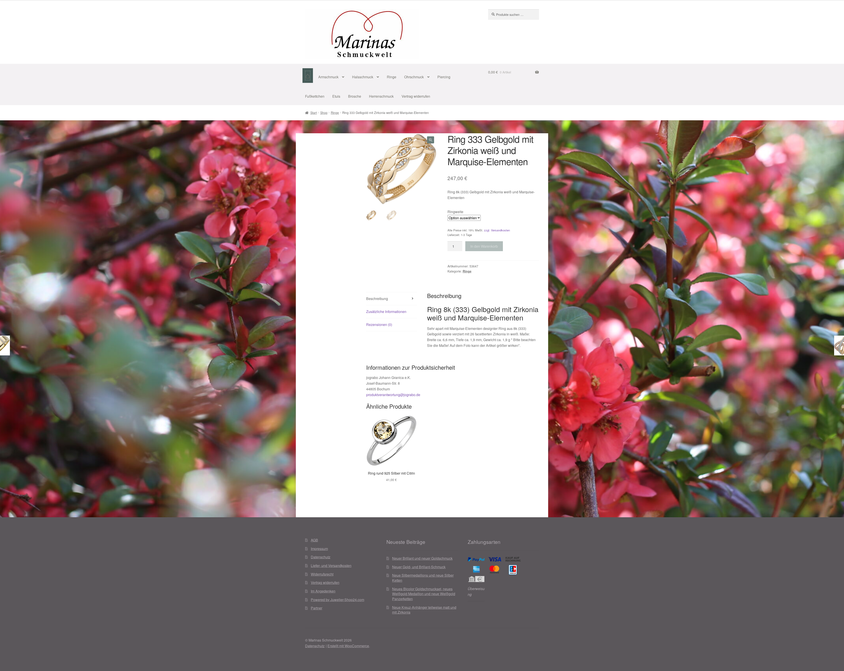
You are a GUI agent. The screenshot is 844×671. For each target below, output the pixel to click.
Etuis (336, 96)
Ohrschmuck (414, 76)
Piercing (443, 76)
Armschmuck (328, 76)
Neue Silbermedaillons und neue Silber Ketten (423, 578)
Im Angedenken (323, 591)
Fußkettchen (314, 96)
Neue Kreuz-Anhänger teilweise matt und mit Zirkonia (424, 610)
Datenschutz (320, 556)
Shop (323, 112)
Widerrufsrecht (322, 574)
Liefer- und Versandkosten (331, 565)
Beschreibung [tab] (377, 298)
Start (313, 112)
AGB (314, 540)
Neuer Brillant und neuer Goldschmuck (422, 558)
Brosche (354, 96)
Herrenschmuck (381, 96)
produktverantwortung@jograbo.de (393, 394)
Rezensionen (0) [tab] (379, 324)
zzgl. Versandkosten (497, 230)
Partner (316, 608)
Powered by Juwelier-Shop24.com (337, 599)
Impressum (319, 548)
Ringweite (455, 211)
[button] (430, 139)
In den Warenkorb (484, 246)
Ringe (391, 76)
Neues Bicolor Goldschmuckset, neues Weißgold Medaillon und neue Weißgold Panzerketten (423, 593)
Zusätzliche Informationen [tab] (386, 311)
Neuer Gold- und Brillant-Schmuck (419, 566)
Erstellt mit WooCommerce (348, 645)
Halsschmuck (362, 76)
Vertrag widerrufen (416, 96)
